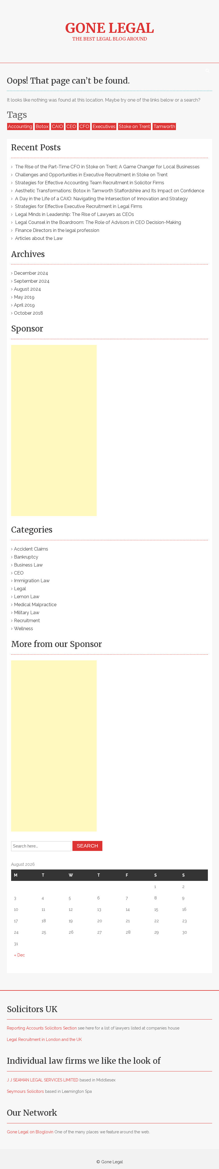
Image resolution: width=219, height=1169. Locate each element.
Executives (104, 126)
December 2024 (31, 273)
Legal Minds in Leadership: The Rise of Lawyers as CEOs (74, 214)
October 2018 (28, 313)
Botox (42, 126)
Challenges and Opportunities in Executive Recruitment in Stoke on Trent (91, 174)
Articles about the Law (39, 238)
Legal (20, 588)
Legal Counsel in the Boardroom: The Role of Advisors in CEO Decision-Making (98, 222)
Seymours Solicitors (25, 1091)
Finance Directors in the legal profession (57, 230)
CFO (84, 126)
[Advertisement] (54, 430)
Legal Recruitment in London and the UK (44, 1039)
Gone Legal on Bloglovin (30, 1132)
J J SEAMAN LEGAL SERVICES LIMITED (42, 1080)
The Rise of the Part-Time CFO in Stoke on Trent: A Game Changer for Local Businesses (107, 166)
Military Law (26, 612)
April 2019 (24, 305)
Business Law (28, 565)
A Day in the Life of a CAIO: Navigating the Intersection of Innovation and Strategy (101, 198)
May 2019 (24, 297)
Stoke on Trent (134, 126)
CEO (71, 126)
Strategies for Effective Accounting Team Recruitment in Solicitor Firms (89, 182)
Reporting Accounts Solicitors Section (42, 1028)
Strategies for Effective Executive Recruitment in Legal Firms (78, 206)
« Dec (19, 955)
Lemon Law (26, 596)
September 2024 (32, 281)
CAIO (57, 126)
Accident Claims (31, 549)
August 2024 (27, 289)
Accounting (20, 126)
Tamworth (164, 126)
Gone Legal (109, 28)
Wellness (23, 628)
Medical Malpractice (35, 604)
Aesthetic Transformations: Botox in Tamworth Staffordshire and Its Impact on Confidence (109, 190)
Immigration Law (32, 580)
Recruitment (27, 620)
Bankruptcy (26, 557)
